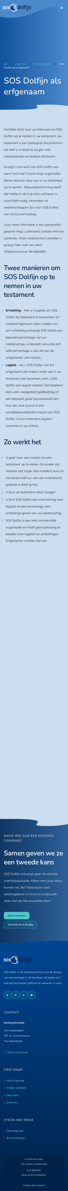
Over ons (12, 1102)
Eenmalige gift (43, 63)
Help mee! (21, 63)
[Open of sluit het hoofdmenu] (61, 7)
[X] (23, 995)
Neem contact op (17, 1052)
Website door (34, 1185)
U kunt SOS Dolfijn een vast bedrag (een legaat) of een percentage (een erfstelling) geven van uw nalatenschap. (34, 506)
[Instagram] (15, 995)
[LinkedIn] (31, 995)
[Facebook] (7, 995)
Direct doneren (17, 915)
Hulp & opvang (15, 1080)
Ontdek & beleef (16, 1087)
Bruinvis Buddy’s (16, 1137)
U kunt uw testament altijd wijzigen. (31, 492)
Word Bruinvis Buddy (20, 924)
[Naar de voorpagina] (17, 8)
